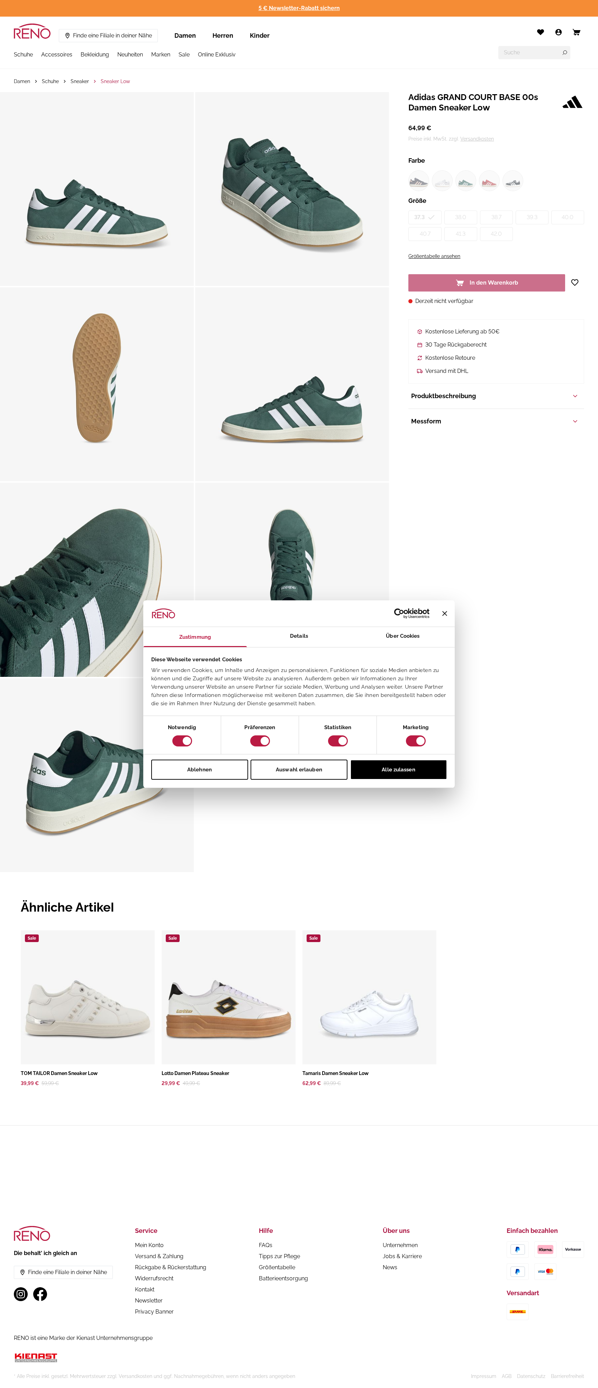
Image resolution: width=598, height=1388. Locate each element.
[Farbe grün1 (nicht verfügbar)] (465, 180)
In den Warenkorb (494, 282)
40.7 (425, 234)
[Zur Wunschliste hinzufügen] (577, 282)
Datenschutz (531, 1376)
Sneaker (80, 81)
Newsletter (149, 1300)
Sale (184, 54)
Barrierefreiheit (567, 1376)
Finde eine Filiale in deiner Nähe (112, 35)
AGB (506, 1376)
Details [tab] (299, 636)
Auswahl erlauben (299, 770)
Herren (222, 35)
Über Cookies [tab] (402, 636)
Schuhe (23, 54)
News (390, 1267)
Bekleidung (95, 54)
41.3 (460, 234)
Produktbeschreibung (443, 396)
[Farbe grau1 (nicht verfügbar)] (442, 180)
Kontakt (144, 1289)
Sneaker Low (115, 81)
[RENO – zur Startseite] (32, 31)
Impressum (483, 1376)
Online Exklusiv (217, 54)
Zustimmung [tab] (195, 637)
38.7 (496, 217)
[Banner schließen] (444, 613)
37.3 (419, 217)
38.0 (460, 217)
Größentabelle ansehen (434, 256)
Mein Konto (149, 1245)
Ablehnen (199, 770)
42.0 (496, 234)
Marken (160, 54)
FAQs (265, 1245)
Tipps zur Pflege (279, 1256)
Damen (185, 35)
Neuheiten (130, 54)
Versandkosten (477, 139)
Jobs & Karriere (402, 1256)
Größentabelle (277, 1267)
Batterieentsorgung (283, 1278)
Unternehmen (400, 1245)
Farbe (416, 160)
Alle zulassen (398, 770)
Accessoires (56, 54)
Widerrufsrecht (154, 1278)
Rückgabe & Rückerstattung (170, 1267)
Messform (426, 421)
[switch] (260, 740)
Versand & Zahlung (159, 1256)
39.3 (532, 217)
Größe (417, 200)
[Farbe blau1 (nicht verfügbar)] (418, 180)
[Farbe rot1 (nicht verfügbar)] (489, 180)
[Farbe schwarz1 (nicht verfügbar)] (512, 180)
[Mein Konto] (558, 32)
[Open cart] (576, 32)
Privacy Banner (154, 1311)
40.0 (567, 217)
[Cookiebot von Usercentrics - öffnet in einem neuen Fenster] (399, 613)
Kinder (260, 35)
